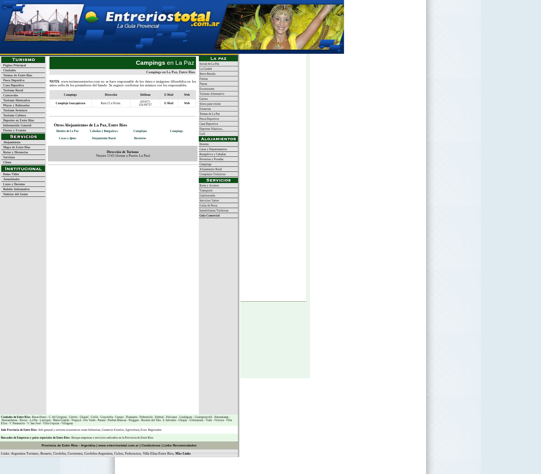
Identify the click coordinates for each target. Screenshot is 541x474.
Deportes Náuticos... (211, 128)
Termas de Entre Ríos (16, 75)
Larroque (45, 420)
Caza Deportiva (12, 85)
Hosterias (140, 138)
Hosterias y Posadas (211, 159)
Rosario (45, 453)
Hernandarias (9, 420)
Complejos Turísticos (212, 174)
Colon (118, 453)
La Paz (33, 420)
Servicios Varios (209, 200)
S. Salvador (169, 420)
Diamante (131, 417)
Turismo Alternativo (15, 100)
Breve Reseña (207, 73)
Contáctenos (151, 445)
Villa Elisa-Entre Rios (158, 453)
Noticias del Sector (14, 194)
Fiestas (203, 78)
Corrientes (75, 453)
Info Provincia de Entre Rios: (19, 429)
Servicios (8, 157)
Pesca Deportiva (12, 80)
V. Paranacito (17, 423)
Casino (203, 98)
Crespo (119, 417)
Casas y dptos (67, 138)
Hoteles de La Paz (67, 131)
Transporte (206, 190)
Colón (94, 417)
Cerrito (73, 417)
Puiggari (133, 420)
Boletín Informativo (15, 189)
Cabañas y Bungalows (104, 131)
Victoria (219, 420)
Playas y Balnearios (15, 105)
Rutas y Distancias (14, 152)
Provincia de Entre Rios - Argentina (68, 445)
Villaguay (67, 423)
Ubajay (182, 420)
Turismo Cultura (13, 115)
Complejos (140, 131)
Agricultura (132, 429)
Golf (202, 133)
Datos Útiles (10, 174)
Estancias (205, 108)
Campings (176, 131)
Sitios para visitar (210, 103)
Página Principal (13, 65)
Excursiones (206, 88)
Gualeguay (186, 417)
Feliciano (171, 417)
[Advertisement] (121, 174)
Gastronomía (207, 195)
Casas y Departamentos (213, 149)
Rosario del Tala (151, 420)
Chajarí (84, 417)
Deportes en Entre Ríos (17, 120)
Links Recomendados (180, 445)
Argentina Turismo (25, 453)
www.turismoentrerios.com (80, 81)
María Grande (60, 420)
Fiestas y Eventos (13, 130)
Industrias (94, 429)
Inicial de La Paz (209, 63)
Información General (16, 125)
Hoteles (204, 144)
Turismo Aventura (14, 110)
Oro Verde (89, 420)
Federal (159, 417)
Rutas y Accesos (209, 185)
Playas (203, 83)
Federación (146, 417)
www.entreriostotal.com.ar (118, 445)
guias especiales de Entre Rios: (51, 437)
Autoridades (10, 179)
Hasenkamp (221, 417)
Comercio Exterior (113, 429)
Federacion (133, 453)
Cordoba (59, 453)
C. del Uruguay (57, 417)
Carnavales (9, 95)
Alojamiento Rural (104, 138)
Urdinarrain (196, 420)
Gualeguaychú (203, 417)
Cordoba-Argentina (98, 453)
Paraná (101, 420)
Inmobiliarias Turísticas (214, 210)
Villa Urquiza (51, 423)
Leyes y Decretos (13, 184)
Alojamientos (11, 142)
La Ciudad (205, 68)
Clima (6, 162)
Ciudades (8, 70)
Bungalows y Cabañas (212, 154)
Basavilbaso (39, 417)
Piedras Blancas (117, 420)
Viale (208, 420)
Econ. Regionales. (151, 429)
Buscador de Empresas (15, 437)
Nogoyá (76, 420)
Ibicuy (23, 420)
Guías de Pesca (208, 205)
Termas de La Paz (209, 113)
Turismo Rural (12, 90)
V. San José (34, 423)
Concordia (106, 417)
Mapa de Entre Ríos (15, 147)
